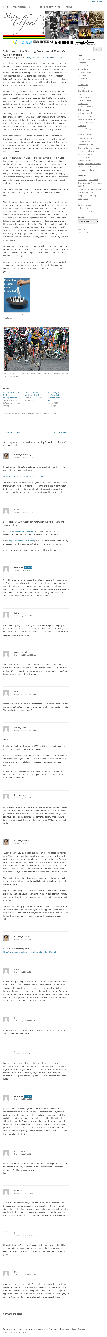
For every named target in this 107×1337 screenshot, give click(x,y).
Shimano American (85, 116)
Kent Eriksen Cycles (85, 91)
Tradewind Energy (85, 129)
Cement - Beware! (84, 160)
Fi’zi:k (80, 81)
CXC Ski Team (83, 66)
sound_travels (20, 727)
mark (16, 969)
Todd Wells (82, 125)
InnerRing (81, 88)
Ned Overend (83, 103)
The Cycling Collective (86, 151)
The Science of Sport (85, 122)
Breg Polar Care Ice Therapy (88, 148)
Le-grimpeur (82, 94)
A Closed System (11, 432)
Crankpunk (82, 62)
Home (5, 7)
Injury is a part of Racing (87, 195)
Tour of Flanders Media (87, 202)
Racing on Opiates (85, 154)
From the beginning (21, 7)
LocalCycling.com (84, 97)
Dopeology (82, 75)
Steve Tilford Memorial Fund (89, 119)
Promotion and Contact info (47, 7)
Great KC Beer (83, 84)
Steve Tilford (57, 57)
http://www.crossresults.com (21, 531)
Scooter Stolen (61, 432)
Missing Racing (83, 198)
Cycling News (83, 69)
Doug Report (83, 78)
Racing (28, 57)
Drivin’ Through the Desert (88, 180)
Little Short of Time (85, 208)
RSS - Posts (82, 229)
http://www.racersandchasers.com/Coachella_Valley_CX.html (29, 952)
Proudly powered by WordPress (14, 1332)
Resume (69, 7)
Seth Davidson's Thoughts (88, 113)
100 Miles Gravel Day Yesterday (90, 189)
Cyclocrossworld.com (86, 72)
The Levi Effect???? (85, 141)
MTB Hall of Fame (84, 100)
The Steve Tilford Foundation (89, 138)
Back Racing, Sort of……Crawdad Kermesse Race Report (53, 396)
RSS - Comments (84, 232)
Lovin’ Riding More (85, 211)
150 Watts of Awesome (86, 59)
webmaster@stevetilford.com (74, 1329)
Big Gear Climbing (84, 205)
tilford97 (18, 567)
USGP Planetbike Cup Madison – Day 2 (34, 393)
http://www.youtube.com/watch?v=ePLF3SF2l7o (23, 476)
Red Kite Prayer (84, 110)
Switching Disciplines (86, 192)
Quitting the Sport (85, 157)
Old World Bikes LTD (85, 107)
